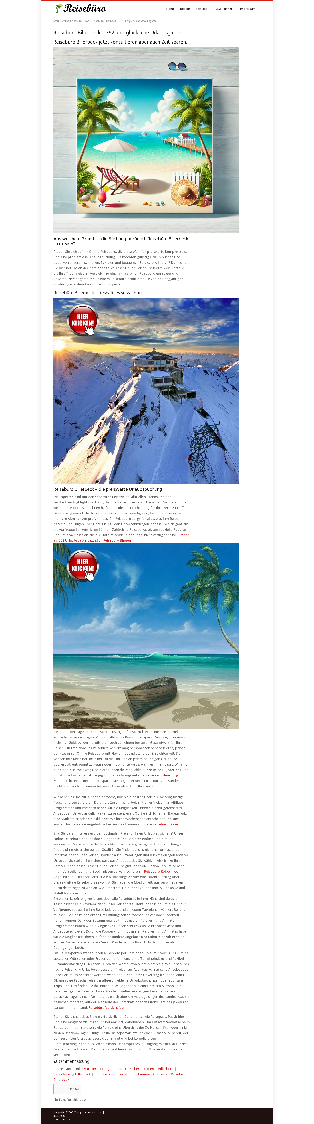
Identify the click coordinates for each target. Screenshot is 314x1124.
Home (170, 9)
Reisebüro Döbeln (167, 824)
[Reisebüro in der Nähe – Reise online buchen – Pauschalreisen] (80, 9)
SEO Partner (224, 9)
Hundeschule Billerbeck (112, 1074)
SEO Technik (63, 1119)
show (74, 1089)
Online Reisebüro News (75, 21)
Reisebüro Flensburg (162, 775)
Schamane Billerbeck (151, 1074)
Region (185, 9)
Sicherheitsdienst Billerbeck (152, 1068)
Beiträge (201, 9)
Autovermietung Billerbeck (105, 1068)
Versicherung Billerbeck (72, 1074)
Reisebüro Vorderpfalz (106, 1007)
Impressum (248, 9)
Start (56, 21)
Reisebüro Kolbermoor (162, 871)
